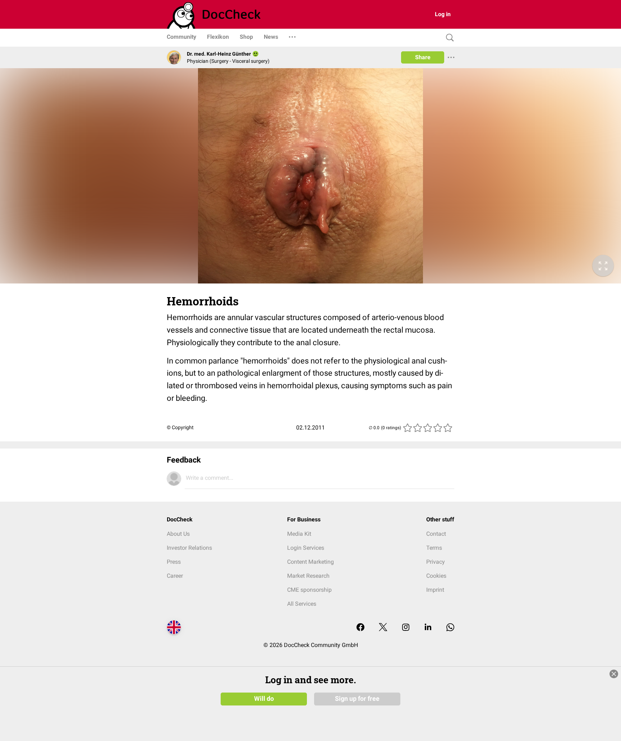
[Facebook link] (360, 627)
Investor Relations (189, 547)
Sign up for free (357, 698)
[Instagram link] (406, 627)
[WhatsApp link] (450, 627)
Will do (264, 698)
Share (423, 57)
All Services (301, 603)
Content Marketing (310, 561)
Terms (434, 547)
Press (174, 561)
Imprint (435, 589)
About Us (178, 533)
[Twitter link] (383, 627)
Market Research (308, 575)
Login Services (305, 547)
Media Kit (299, 533)
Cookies (436, 575)
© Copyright (180, 427)
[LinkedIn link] (428, 627)
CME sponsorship (309, 589)
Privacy (435, 561)
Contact (436, 533)
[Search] (448, 38)
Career (175, 575)
